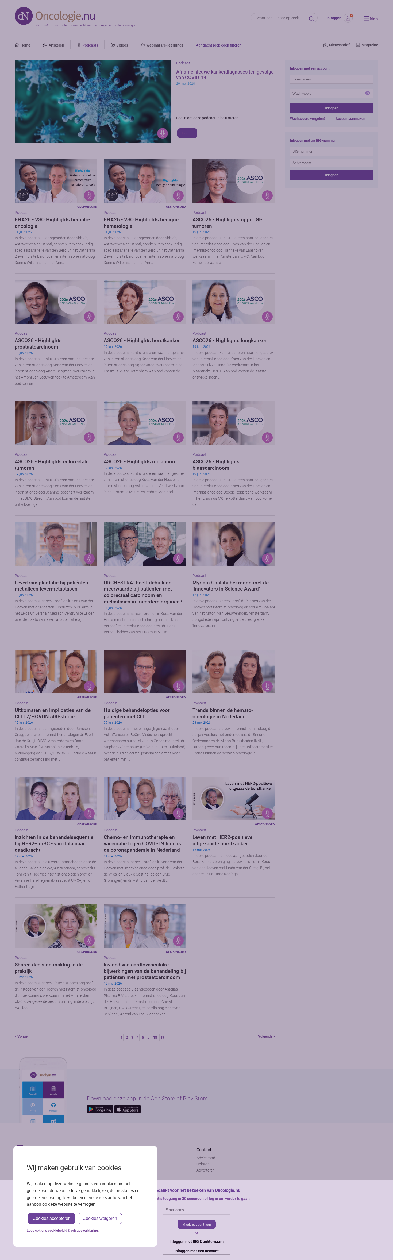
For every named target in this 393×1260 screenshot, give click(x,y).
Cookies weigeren (100, 1218)
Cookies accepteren (52, 1218)
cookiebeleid (57, 1230)
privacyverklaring (84, 1230)
